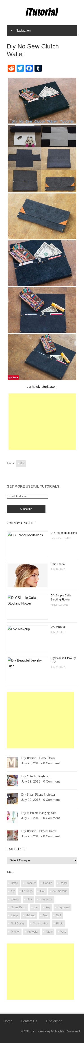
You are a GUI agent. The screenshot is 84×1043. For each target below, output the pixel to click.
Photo (59, 923)
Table (49, 931)
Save (15, 377)
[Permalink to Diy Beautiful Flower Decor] (12, 835)
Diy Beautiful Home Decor (38, 758)
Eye (42, 891)
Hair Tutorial (58, 564)
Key (47, 907)
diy (22, 463)
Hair (29, 899)
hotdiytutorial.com (45, 386)
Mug (45, 915)
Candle (47, 883)
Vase (63, 931)
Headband (46, 899)
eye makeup (59, 891)
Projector (32, 931)
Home (7, 1021)
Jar (36, 907)
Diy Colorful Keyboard (35, 776)
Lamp (14, 915)
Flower (15, 899)
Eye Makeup (58, 626)
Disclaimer (54, 1021)
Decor (63, 883)
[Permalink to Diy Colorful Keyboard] (12, 780)
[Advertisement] (42, 421)
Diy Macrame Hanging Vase (38, 813)
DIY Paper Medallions (64, 532)
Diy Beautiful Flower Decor (38, 831)
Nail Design (18, 923)
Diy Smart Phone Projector (38, 794)
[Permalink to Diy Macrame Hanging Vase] (12, 817)
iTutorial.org (41, 1031)
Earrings (27, 891)
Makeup (30, 915)
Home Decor (18, 907)
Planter (15, 931)
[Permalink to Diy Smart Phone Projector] (12, 798)
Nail (58, 915)
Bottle (14, 883)
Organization (41, 923)
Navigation (23, 30)
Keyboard (64, 907)
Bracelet (31, 883)
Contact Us (29, 1021)
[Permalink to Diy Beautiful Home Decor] (12, 762)
